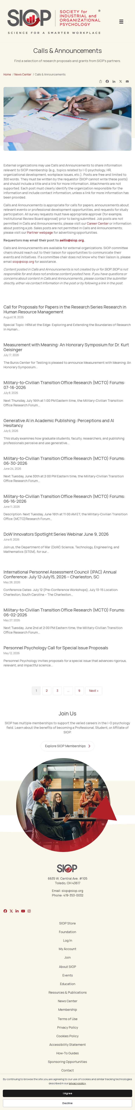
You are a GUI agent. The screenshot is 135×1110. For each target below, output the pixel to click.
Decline (67, 1103)
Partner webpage (40, 232)
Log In (67, 940)
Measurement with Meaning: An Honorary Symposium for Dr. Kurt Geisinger (66, 347)
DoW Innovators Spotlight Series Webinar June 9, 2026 (56, 534)
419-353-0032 (73, 895)
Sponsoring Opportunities (67, 1062)
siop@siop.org (23, 261)
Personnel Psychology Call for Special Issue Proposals (56, 647)
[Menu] (124, 21)
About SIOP (67, 967)
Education (67, 984)
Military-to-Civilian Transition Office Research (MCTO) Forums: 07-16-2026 (64, 385)
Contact (67, 1070)
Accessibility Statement (67, 1045)
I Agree (67, 1093)
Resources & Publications (68, 992)
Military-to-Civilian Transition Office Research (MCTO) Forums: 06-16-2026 (64, 498)
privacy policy (77, 1083)
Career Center (98, 223)
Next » (94, 690)
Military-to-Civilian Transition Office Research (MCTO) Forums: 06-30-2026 (64, 460)
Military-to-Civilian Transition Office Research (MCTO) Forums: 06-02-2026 (64, 612)
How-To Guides (67, 1053)
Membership (67, 1010)
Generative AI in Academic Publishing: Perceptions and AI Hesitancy (59, 422)
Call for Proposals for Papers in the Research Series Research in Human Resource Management (65, 309)
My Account (67, 949)
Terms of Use (68, 1019)
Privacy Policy (67, 1027)
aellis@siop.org (72, 240)
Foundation (67, 932)
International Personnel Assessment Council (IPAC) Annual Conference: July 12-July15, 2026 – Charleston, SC (60, 574)
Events (67, 975)
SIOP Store (67, 923)
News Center (67, 1001)
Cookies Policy (67, 1036)
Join (67, 957)
